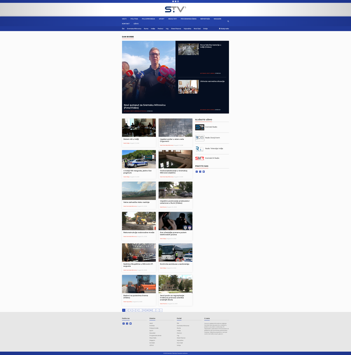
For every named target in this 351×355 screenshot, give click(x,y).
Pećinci (160, 29)
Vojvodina (187, 29)
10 (144, 310)
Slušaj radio (224, 29)
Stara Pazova (176, 29)
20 (147, 310)
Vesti (124, 19)
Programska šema (188, 19)
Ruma (146, 29)
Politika (134, 19)
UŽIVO (136, 24)
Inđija (153, 29)
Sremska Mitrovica (134, 29)
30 (151, 310)
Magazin (217, 19)
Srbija (205, 29)
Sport (161, 19)
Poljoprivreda (148, 19)
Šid (123, 29)
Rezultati (172, 19)
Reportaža (205, 19)
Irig (167, 29)
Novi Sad (197, 29)
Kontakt (126, 24)
